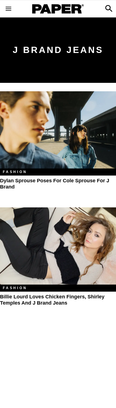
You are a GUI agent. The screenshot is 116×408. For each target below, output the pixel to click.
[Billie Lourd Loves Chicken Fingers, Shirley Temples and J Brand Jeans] (58, 246)
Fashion (15, 172)
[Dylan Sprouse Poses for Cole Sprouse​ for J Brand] (58, 130)
